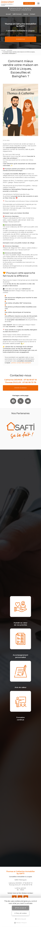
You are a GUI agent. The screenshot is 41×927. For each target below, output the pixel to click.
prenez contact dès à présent (21, 363)
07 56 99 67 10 (27, 8)
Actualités (9, 50)
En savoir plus (20, 39)
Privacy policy (21, 922)
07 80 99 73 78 (26, 10)
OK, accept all (21, 908)
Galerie (25, 14)
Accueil (8, 14)
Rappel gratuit (29, 3)
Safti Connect (17, 14)
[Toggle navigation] (38, 3)
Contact (32, 14)
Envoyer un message (20, 387)
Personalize (21, 919)
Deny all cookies (21, 913)
